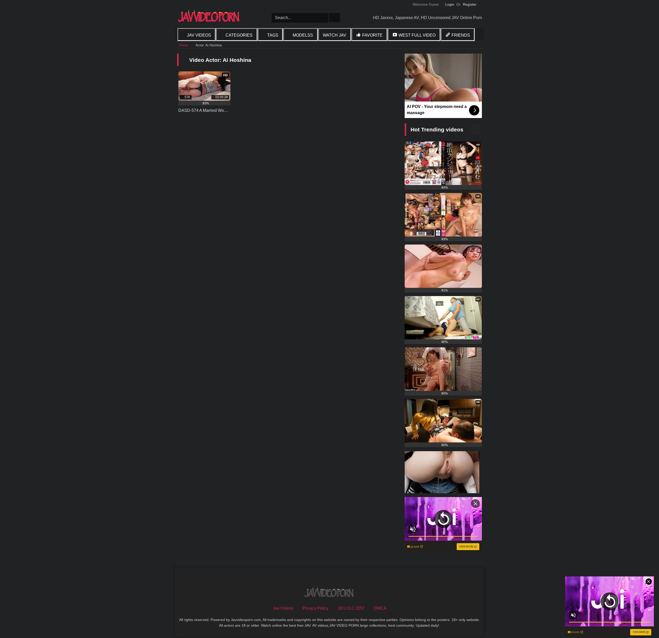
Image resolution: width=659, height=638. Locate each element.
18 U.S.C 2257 (351, 608)
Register (469, 4)
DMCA (380, 608)
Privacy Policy (315, 608)
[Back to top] (643, 623)
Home (183, 45)
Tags (272, 35)
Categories (239, 35)
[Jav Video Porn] (209, 18)
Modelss (303, 35)
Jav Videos (199, 35)
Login (449, 4)
